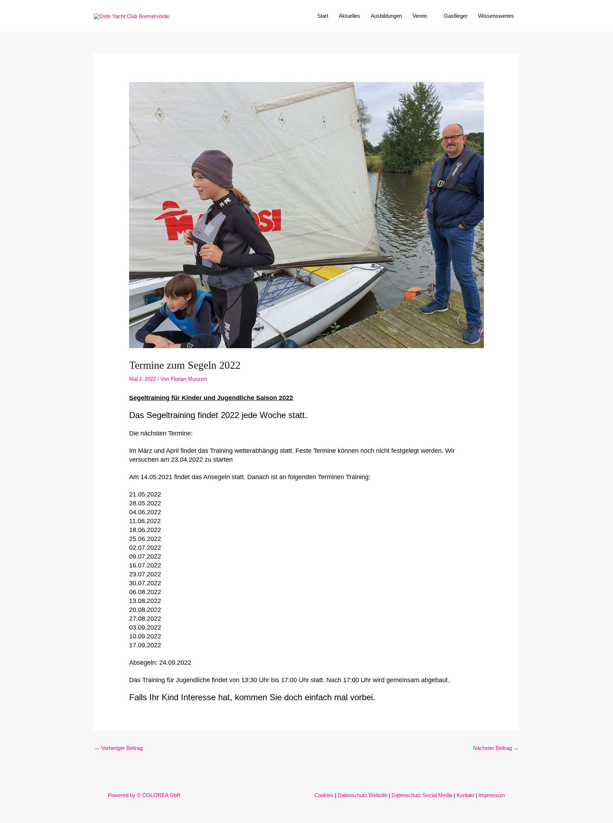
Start (322, 16)
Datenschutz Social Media (422, 795)
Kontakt (465, 795)
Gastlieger (456, 16)
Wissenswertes (496, 16)
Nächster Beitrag (496, 748)
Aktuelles (349, 16)
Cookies (323, 795)
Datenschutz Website (362, 795)
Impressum (492, 795)
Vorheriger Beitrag (118, 748)
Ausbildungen (386, 16)
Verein (420, 16)
